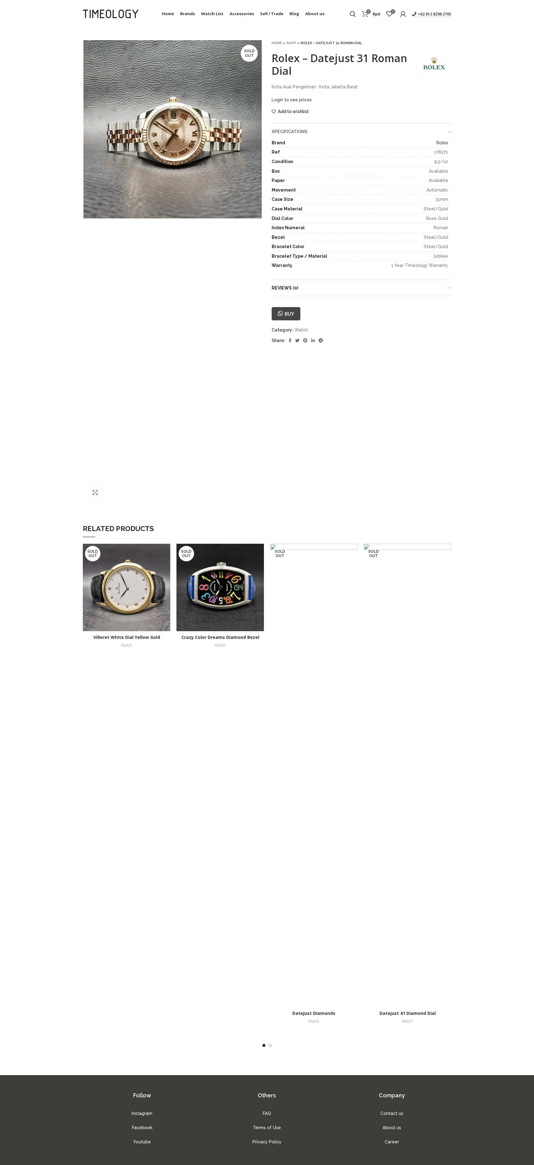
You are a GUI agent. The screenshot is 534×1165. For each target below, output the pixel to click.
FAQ (267, 1113)
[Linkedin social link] (313, 340)
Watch (301, 329)
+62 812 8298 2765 (434, 14)
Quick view (165, 554)
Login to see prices (292, 99)
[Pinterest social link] (305, 340)
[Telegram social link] (321, 340)
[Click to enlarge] (95, 492)
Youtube (142, 1141)
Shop (291, 43)
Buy (289, 313)
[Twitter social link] (297, 340)
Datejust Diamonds (313, 1013)
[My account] (403, 14)
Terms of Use (267, 1127)
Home (277, 43)
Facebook (142, 1127)
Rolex (442, 142)
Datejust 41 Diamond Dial (407, 1013)
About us (392, 1127)
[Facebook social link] (290, 340)
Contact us (391, 1113)
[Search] (353, 14)
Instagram (142, 1113)
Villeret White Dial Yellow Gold (126, 637)
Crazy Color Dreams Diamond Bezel (220, 637)
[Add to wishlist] (165, 568)
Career (392, 1141)
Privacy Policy (267, 1141)
